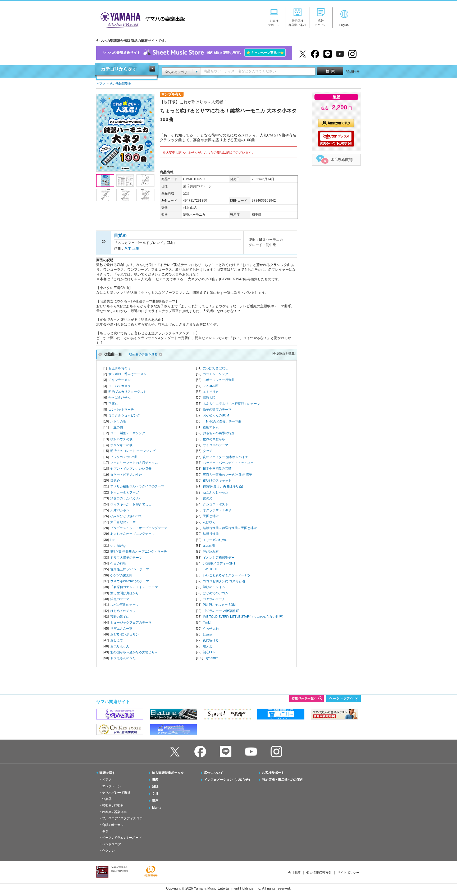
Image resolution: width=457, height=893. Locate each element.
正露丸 (113, 404)
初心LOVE (210, 652)
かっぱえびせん (119, 397)
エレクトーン (111, 786)
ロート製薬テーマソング (127, 433)
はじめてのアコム (215, 593)
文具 (155, 794)
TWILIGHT (210, 569)
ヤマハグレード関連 (116, 792)
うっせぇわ (211, 628)
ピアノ (107, 779)
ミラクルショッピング (124, 415)
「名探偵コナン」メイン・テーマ (134, 587)
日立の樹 (116, 427)
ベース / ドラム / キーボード (122, 837)
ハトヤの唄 (118, 421)
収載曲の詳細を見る (143, 354)
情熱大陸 (209, 397)
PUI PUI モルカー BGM (219, 605)
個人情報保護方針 (319, 872)
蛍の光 (207, 498)
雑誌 (155, 787)
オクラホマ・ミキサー (219, 510)
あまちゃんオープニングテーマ (132, 534)
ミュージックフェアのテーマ (131, 622)
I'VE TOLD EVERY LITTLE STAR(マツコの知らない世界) (243, 617)
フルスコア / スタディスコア (122, 818)
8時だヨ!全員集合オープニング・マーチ (138, 551)
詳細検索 (353, 72)
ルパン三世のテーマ (124, 605)
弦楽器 (107, 799)
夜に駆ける (211, 640)
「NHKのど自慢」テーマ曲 (222, 421)
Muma (156, 808)
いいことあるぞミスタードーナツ (226, 575)
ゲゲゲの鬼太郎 (121, 575)
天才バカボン (119, 510)
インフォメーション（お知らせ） (228, 779)
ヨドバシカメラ (119, 386)
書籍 (155, 779)
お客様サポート (273, 773)
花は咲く (209, 522)
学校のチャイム (214, 587)
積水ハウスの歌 (121, 439)
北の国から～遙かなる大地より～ (134, 652)
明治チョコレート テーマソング (133, 451)
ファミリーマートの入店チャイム (134, 463)
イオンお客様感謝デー (219, 557)
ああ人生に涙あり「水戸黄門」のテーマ (231, 404)
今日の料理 (118, 563)
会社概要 (294, 872)
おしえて (116, 640)
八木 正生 (131, 248)
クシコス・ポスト (215, 504)
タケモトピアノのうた (126, 475)
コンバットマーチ (121, 409)
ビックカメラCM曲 (124, 457)
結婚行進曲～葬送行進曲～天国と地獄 (230, 528)
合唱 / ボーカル (113, 825)
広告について (213, 773)
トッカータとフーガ (124, 492)
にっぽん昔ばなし (215, 368)
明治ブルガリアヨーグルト (127, 392)
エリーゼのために (215, 540)
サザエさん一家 (121, 628)
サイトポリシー (348, 872)
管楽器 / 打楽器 (113, 805)
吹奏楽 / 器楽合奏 (114, 812)
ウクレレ (108, 850)
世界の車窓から (214, 439)
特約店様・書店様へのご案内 (282, 779)
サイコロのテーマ (215, 445)
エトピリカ (211, 392)
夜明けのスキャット (217, 480)
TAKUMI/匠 (210, 386)
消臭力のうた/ (125, 498)
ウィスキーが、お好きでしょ (131, 504)
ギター (107, 831)
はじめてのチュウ (123, 611)
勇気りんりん (119, 646)
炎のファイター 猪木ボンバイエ (225, 457)
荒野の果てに (119, 617)
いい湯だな (118, 546)
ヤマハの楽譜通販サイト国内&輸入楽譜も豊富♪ (193, 52)
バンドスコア (111, 844)
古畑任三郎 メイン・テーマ (129, 569)
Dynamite (211, 658)
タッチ (207, 451)
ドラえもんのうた (123, 658)
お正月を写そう (119, 368)
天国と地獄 (211, 516)
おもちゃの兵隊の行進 (219, 433)
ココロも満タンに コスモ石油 (224, 581)
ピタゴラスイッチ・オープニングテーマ (138, 528)
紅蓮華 (207, 634)
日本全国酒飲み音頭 (217, 468)
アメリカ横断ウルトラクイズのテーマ (137, 486)
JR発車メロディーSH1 (219, 563)
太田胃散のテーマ (123, 522)
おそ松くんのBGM (216, 415)
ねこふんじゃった (215, 492)
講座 (155, 800)
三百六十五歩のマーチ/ (227, 475)
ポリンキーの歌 (121, 445)
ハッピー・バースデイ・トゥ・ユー (228, 463)
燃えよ (207, 646)
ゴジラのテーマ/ (221, 611)
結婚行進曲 (211, 534)
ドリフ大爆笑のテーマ (126, 557)
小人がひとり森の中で (126, 516)
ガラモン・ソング (215, 374)
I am (113, 540)
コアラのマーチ (214, 599)
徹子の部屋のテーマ (217, 409)
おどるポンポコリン (124, 634)
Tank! (207, 622)
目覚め (115, 480)
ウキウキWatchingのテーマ (129, 581)
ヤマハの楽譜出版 (141, 19)
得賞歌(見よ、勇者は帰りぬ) (223, 486)
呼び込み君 (211, 551)
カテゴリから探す (119, 69)
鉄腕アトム (211, 427)
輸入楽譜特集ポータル (168, 773)
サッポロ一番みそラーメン (127, 374)
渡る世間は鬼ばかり (124, 593)
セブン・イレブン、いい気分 (131, 468)
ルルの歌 (209, 546)
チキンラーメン (119, 380)
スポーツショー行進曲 (219, 380)
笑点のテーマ (119, 599)
